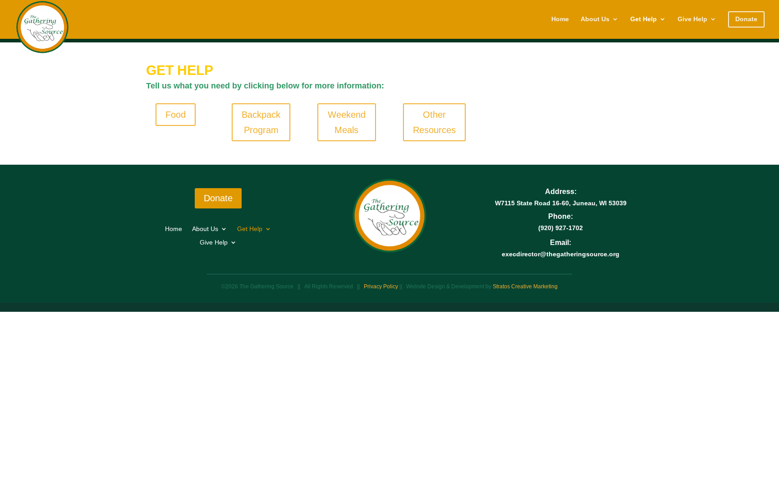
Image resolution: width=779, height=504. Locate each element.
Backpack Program (261, 122)
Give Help (692, 19)
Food (175, 115)
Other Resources (434, 122)
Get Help (643, 19)
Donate (218, 198)
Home (560, 19)
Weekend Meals (347, 122)
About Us (595, 19)
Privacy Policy (381, 286)
